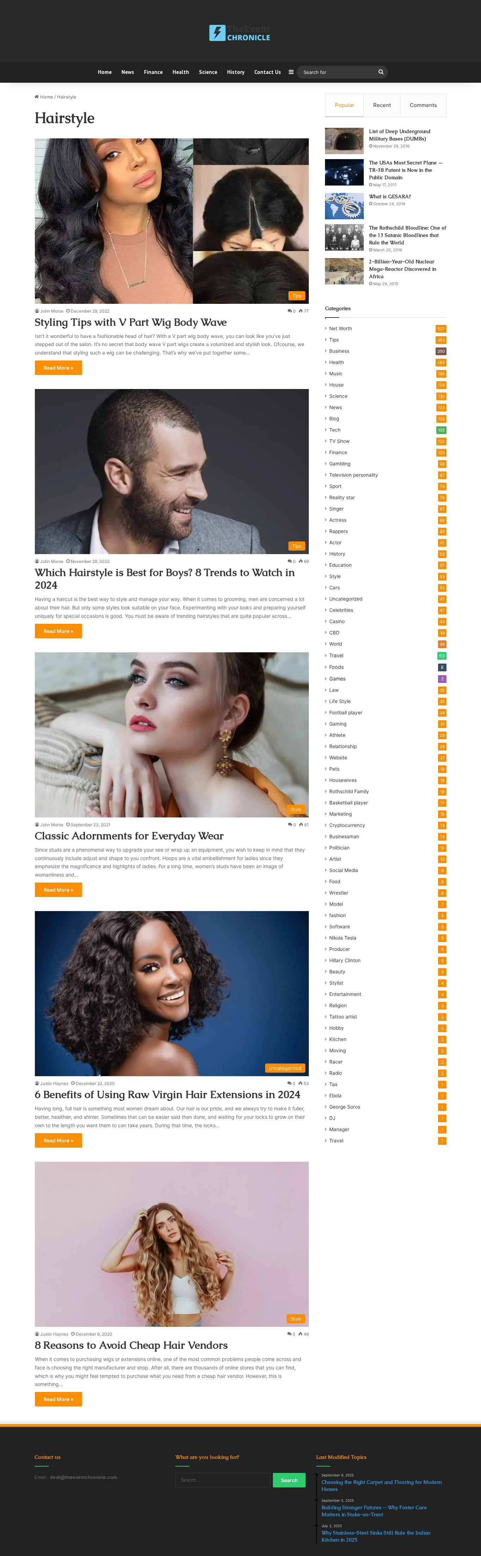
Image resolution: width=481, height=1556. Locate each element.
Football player (345, 712)
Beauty (337, 971)
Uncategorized (345, 599)
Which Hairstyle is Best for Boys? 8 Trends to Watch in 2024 (165, 578)
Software (339, 926)
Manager (339, 1129)
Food (334, 881)
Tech (335, 430)
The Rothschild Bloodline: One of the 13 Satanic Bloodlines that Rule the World (407, 235)
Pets (334, 769)
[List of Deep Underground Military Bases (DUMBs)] (344, 141)
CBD (334, 632)
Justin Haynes (54, 1083)
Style (335, 576)
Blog (334, 418)
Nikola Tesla (342, 938)
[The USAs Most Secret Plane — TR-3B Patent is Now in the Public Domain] (344, 172)
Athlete (337, 735)
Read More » (58, 368)
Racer (336, 1062)
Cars (334, 587)
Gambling (339, 463)
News (127, 72)
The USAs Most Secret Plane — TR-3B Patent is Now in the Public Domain (406, 170)
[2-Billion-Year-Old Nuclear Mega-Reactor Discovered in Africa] (344, 271)
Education (340, 565)
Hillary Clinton (345, 960)
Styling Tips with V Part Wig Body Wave (131, 322)
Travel (336, 655)
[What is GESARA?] (344, 206)
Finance (153, 72)
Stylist (336, 983)
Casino (337, 621)
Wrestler (338, 893)
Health (181, 72)
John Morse (51, 311)
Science (208, 72)
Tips (334, 340)
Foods (336, 667)
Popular (344, 105)
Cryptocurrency (347, 825)
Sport (335, 486)
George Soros (344, 1107)
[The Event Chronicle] (240, 33)
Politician (339, 848)
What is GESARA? (390, 196)
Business (339, 351)
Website (338, 757)
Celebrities (341, 610)
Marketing (340, 814)
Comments (423, 105)
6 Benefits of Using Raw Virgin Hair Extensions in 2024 (167, 1094)
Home (105, 72)
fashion (337, 915)
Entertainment (345, 994)
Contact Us (267, 72)
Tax (333, 1084)
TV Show (339, 441)
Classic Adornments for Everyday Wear (129, 835)
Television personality (353, 475)
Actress (337, 520)
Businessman (344, 836)
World (335, 644)
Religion (338, 1005)
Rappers (338, 531)
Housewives (343, 780)
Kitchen (337, 1039)
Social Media (343, 870)
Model (336, 904)
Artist (335, 859)
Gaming (337, 724)
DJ (332, 1118)
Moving (337, 1050)
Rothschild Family (349, 791)
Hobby (336, 1028)
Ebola (335, 1095)
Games (337, 679)
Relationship (343, 746)
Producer (339, 949)
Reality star (342, 497)
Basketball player (348, 802)
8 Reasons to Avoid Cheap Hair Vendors (131, 1345)
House (336, 385)
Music (336, 373)
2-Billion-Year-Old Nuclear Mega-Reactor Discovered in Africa (402, 269)
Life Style (340, 701)
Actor (335, 542)
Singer (336, 509)
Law (334, 690)
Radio (335, 1073)
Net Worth (340, 328)
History (235, 72)
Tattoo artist (343, 1016)
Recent (382, 105)
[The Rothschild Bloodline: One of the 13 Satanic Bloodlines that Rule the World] (344, 237)
